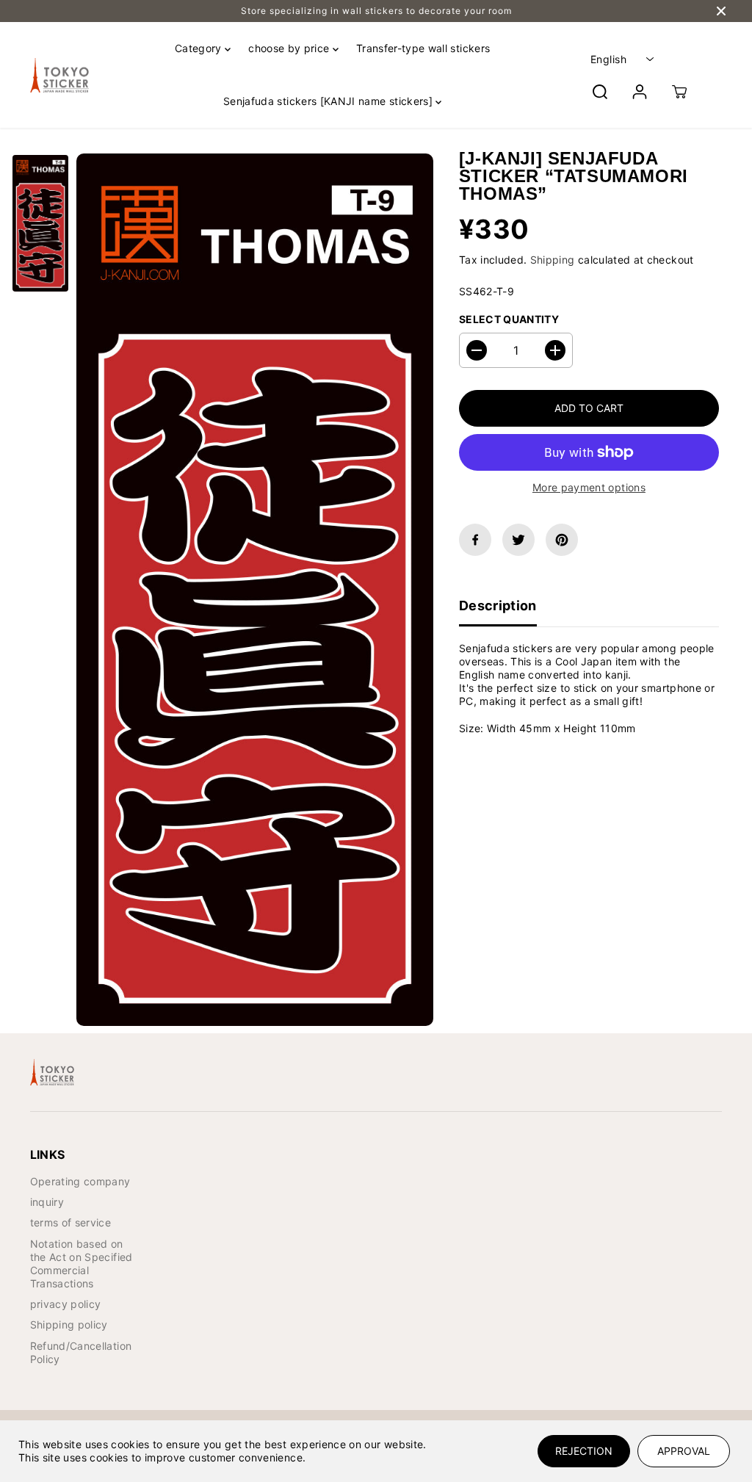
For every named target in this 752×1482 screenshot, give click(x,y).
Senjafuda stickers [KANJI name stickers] (329, 101)
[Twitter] (518, 540)
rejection (583, 1451)
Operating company (80, 1181)
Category (200, 48)
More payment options (589, 487)
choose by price (290, 48)
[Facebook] (475, 540)
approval (683, 1451)
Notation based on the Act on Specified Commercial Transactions (81, 1263)
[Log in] (639, 92)
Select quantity (509, 319)
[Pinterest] (562, 540)
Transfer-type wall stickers (423, 48)
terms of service (71, 1222)
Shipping (552, 259)
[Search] (600, 92)
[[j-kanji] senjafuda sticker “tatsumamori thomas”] (254, 589)
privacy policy (65, 1304)
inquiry (47, 1202)
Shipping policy (69, 1324)
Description (498, 605)
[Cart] (679, 92)
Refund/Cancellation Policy (81, 1352)
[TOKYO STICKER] (59, 76)
